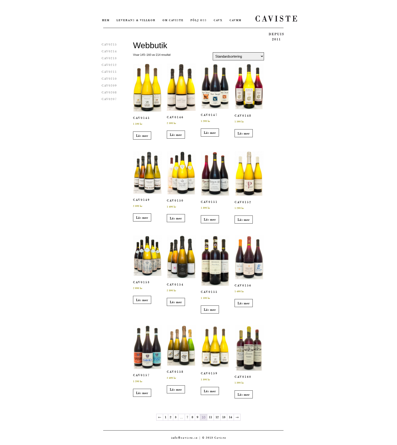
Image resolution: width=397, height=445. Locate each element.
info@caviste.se (184, 437)
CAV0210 (109, 79)
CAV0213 (109, 58)
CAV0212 (109, 65)
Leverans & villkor (136, 20)
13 (223, 417)
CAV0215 (109, 44)
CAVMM (235, 20)
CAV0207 (109, 99)
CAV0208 (109, 92)
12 (217, 417)
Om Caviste (173, 20)
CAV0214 (109, 51)
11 (210, 417)
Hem (106, 20)
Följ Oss (198, 20)
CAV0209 (109, 85)
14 (230, 417)
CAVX (218, 20)
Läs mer (142, 136)
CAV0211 (109, 72)
